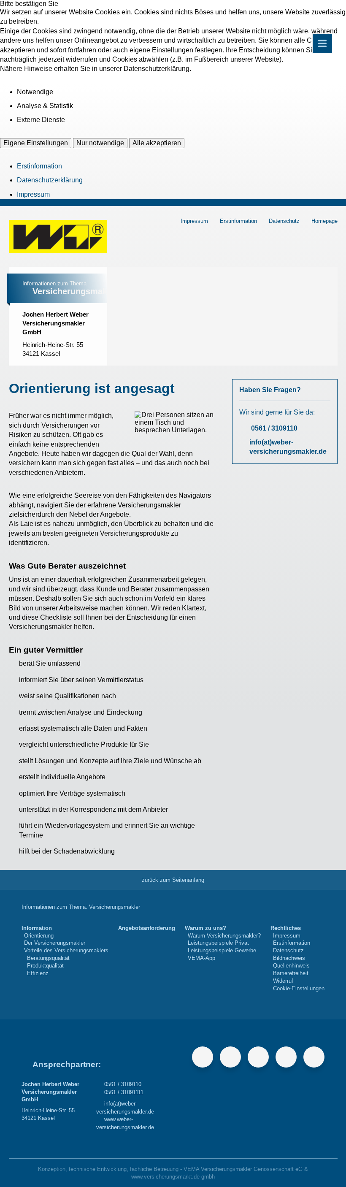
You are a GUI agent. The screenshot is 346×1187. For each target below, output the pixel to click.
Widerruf (283, 981)
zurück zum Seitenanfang (173, 880)
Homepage (324, 221)
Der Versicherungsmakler (54, 943)
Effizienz (38, 973)
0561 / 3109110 (274, 428)
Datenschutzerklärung (50, 180)
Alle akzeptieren (156, 142)
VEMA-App (201, 958)
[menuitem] (65, 958)
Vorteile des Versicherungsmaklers (66, 950)
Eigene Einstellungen (35, 142)
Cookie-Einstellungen (298, 988)
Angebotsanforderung (146, 928)
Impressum (33, 194)
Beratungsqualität (48, 958)
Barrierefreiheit (290, 973)
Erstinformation (39, 166)
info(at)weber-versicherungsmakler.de (288, 447)
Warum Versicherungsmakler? (224, 935)
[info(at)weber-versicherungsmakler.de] (64, 365)
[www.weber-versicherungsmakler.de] (82, 365)
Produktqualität (45, 965)
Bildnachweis (289, 958)
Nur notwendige (100, 142)
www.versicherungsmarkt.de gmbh (173, 1176)
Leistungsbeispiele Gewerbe (222, 950)
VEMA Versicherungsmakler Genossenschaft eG (243, 1169)
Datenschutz (284, 221)
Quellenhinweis (291, 965)
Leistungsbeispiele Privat (218, 943)
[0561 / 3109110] (28, 365)
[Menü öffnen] (322, 43)
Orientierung (39, 935)
